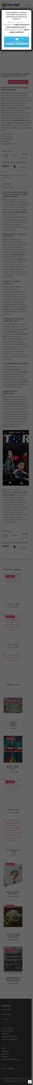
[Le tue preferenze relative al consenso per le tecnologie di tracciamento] (30, 1082)
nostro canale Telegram (17, 22)
